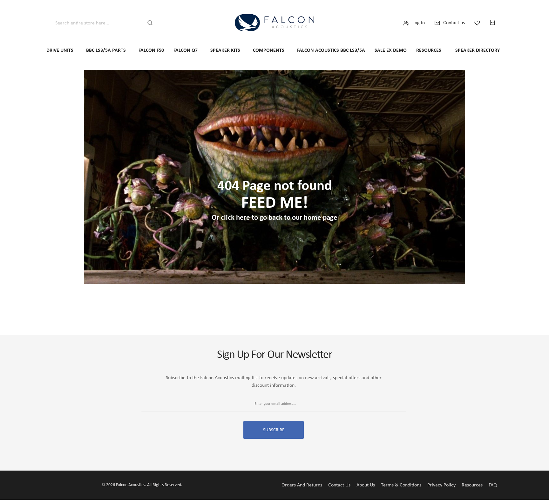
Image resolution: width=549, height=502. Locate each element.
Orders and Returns (301, 485)
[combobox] (89, 23)
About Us (365, 485)
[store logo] (274, 22)
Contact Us (339, 485)
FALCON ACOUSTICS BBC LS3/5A (331, 50)
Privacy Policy (441, 485)
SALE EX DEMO (391, 50)
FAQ (493, 485)
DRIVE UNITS (59, 50)
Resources (472, 485)
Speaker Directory (477, 50)
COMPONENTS (268, 50)
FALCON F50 (151, 50)
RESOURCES (428, 50)
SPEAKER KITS (225, 50)
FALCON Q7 (185, 50)
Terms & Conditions (401, 485)
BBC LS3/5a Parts (106, 50)
